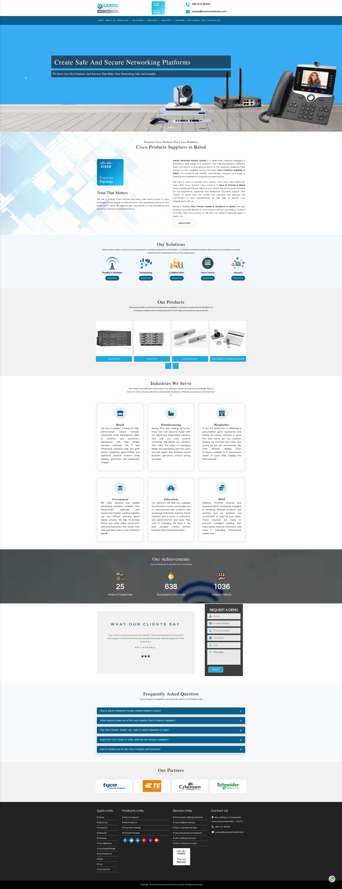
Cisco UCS (114, 359)
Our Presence (105, 854)
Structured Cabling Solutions (188, 817)
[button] (25, 78)
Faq (203, 20)
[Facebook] (125, 840)
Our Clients (193, 20)
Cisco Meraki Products (228, 359)
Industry (166, 20)
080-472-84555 (201, 4)
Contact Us (213, 20)
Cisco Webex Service (184, 822)
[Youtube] (156, 840)
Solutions (137, 20)
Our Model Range (106, 848)
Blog (100, 859)
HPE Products (130, 822)
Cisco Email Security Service (188, 833)
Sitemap (102, 838)
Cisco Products (131, 817)
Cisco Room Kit (152, 359)
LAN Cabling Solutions (185, 838)
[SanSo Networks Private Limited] (108, 8)
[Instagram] (150, 840)
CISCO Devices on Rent (185, 843)
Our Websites (105, 843)
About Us (110, 20)
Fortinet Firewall (131, 833)
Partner (180, 20)
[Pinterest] (144, 840)
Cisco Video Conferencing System (190, 359)
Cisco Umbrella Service (185, 828)
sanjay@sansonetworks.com (229, 832)
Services (152, 20)
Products (122, 20)
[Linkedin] (138, 840)
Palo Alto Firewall (131, 828)
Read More (184, 223)
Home (100, 20)
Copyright (144, 885)
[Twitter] (131, 840)
